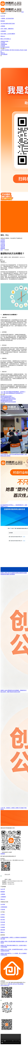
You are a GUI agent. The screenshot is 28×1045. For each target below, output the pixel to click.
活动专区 (7, 47)
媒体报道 (3, 241)
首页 (22, 12)
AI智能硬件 (3, 896)
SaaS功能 (3, 904)
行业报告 (3, 927)
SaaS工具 (3, 889)
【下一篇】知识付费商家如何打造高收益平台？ (12, 393)
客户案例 (3, 47)
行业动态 (3, 242)
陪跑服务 (3, 891)
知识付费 (3, 245)
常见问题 (3, 922)
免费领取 (3, 853)
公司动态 (3, 239)
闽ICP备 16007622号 (13, 984)
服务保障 (3, 929)
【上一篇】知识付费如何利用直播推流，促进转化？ (13, 391)
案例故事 (3, 248)
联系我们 (3, 917)
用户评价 (3, 919)
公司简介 (3, 914)
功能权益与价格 (4, 41)
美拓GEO (3, 899)
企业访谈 (3, 244)
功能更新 (3, 247)
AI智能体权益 (4, 907)
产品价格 (3, 909)
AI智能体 (3, 894)
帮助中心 (3, 52)
